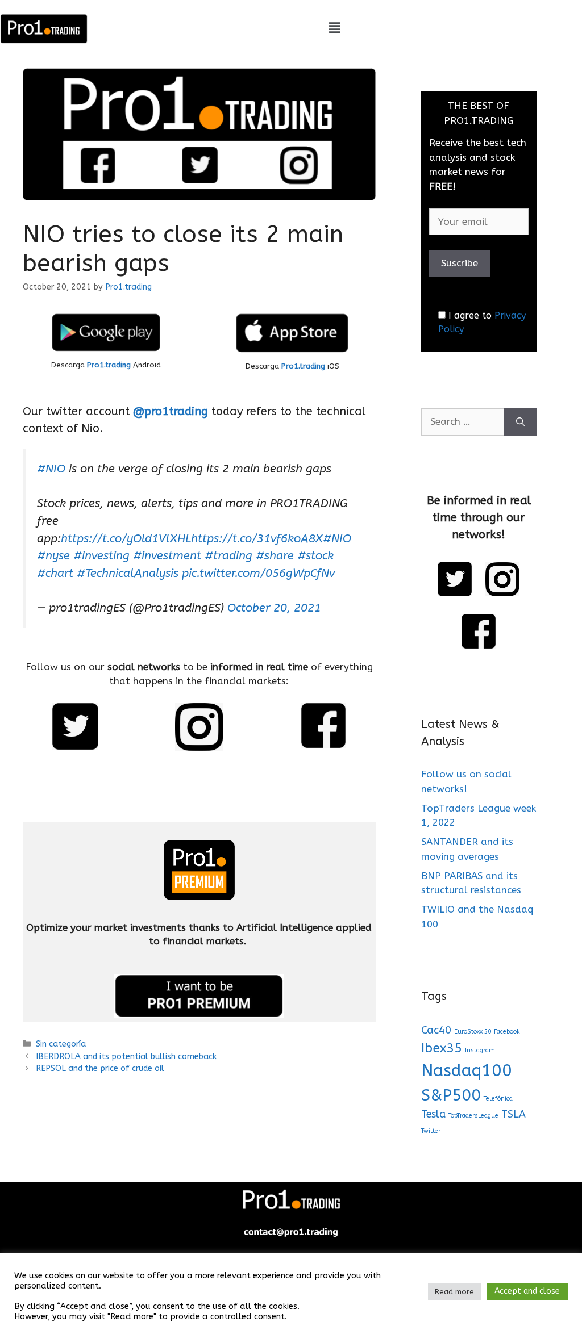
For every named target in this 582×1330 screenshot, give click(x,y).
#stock (315, 555)
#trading (228, 555)
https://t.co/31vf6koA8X (257, 538)
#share (275, 555)
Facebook (507, 1031)
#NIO (51, 468)
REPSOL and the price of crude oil (100, 1068)
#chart (55, 573)
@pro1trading (170, 411)
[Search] (520, 422)
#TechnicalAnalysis (127, 573)
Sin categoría (61, 1044)
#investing (101, 555)
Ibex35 (441, 1048)
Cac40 (436, 1029)
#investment (167, 555)
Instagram (480, 1050)
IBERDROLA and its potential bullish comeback (126, 1056)
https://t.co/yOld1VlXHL (126, 538)
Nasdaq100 (466, 1071)
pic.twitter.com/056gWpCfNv (258, 573)
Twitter (430, 1131)
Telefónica (498, 1098)
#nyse (53, 555)
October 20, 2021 (274, 607)
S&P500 (451, 1095)
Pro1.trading (109, 365)
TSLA (513, 1114)
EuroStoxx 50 (472, 1031)
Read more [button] (454, 1291)
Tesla (433, 1114)
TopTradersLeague (473, 1115)
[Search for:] (462, 422)
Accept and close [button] (527, 1291)
